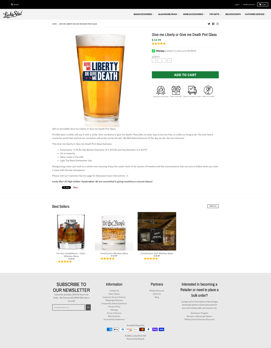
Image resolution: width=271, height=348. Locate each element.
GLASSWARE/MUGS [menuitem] (167, 14)
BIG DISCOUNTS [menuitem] (233, 14)
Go (88, 307)
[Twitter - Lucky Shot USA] (209, 24)
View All (213, 206)
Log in (237, 4)
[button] (159, 43)
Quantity (156, 57)
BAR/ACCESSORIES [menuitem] (143, 14)
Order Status (114, 294)
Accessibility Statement (114, 319)
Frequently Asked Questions (114, 303)
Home (54, 24)
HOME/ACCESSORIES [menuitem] (193, 14)
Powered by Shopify (135, 339)
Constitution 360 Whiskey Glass (157, 253)
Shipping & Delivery (114, 300)
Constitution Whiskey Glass (114, 253)
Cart (264, 4)
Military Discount (156, 290)
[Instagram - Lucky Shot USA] (217, 24)
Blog (157, 297)
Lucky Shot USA (139, 335)
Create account (248, 4)
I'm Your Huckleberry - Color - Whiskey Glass (71, 255)
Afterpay (114, 310)
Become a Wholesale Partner (199, 316)
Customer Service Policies (114, 297)
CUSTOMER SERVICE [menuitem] (254, 14)
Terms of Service (114, 313)
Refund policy (114, 316)
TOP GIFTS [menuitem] (214, 14)
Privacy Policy (114, 306)
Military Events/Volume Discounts (199, 319)
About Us (157, 294)
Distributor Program (199, 313)
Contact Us (114, 290)
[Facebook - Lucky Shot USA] (213, 24)
